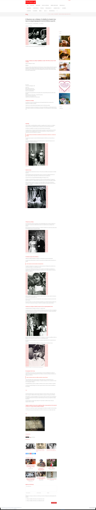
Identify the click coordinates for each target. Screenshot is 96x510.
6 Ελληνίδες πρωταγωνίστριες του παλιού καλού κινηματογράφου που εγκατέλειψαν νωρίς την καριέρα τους (51, 450)
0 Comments (41, 23)
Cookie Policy (15, 508)
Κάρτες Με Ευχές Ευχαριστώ (62, 92)
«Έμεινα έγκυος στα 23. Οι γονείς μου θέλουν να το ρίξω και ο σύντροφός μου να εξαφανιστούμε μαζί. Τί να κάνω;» (64, 72)
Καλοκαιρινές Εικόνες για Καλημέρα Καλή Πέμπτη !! (64, 104)
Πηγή (26, 390)
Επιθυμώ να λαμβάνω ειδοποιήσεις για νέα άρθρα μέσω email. (35, 500)
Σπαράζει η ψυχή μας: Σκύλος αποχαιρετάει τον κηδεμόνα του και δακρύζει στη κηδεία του (30, 466)
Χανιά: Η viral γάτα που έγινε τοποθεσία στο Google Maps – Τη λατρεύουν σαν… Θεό (30, 479)
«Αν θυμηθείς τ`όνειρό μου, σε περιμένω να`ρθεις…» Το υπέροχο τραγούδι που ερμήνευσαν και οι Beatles (40, 450)
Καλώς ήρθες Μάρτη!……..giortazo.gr (51, 468)
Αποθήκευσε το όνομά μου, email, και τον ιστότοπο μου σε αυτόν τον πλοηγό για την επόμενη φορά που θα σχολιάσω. (41, 496)
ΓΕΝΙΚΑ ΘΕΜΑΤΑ (36, 23)
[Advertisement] (41, 54)
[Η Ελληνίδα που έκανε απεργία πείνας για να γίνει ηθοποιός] (30, 446)
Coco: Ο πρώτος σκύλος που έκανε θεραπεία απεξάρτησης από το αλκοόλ (41, 478)
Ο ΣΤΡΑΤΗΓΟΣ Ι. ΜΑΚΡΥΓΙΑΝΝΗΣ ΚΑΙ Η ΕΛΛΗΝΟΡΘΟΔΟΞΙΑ (41, 469)
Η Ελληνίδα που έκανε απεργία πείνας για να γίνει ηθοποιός (30, 449)
